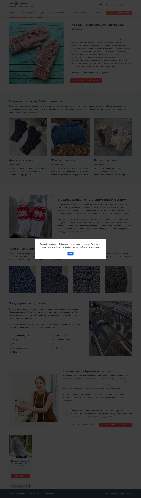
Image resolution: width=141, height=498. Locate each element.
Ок (70, 253)
